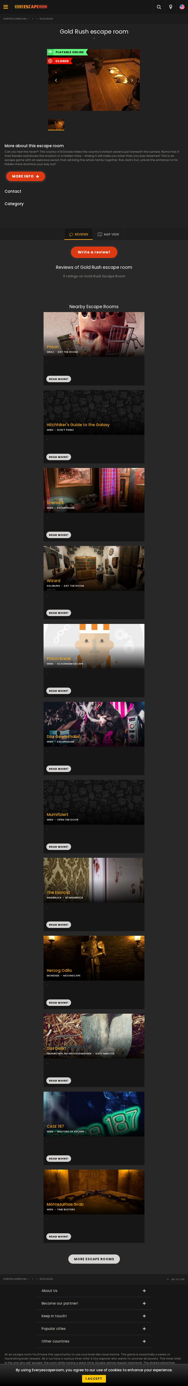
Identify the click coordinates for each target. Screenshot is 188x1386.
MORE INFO (23, 176)
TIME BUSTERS (66, 1209)
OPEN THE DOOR (67, 819)
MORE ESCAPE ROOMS (94, 1259)
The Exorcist (58, 892)
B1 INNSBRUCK (74, 897)
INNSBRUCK (54, 897)
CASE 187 (55, 1126)
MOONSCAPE (71, 975)
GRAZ (50, 352)
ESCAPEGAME (66, 741)
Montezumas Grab (65, 1204)
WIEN (50, 430)
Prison (53, 346)
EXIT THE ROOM (74, 586)
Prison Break (59, 658)
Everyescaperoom (14, 18)
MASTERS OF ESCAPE (70, 1131)
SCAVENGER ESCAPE (70, 664)
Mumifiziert (57, 814)
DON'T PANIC (65, 430)
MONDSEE (53, 975)
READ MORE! (58, 457)
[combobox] (170, 7)
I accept (94, 1378)
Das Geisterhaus (63, 736)
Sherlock (55, 502)
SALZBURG (53, 586)
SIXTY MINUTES (104, 1053)
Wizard (53, 580)
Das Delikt (56, 1048)
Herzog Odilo (59, 970)
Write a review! (94, 252)
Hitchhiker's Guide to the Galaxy (78, 424)
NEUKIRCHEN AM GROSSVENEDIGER (69, 1053)
